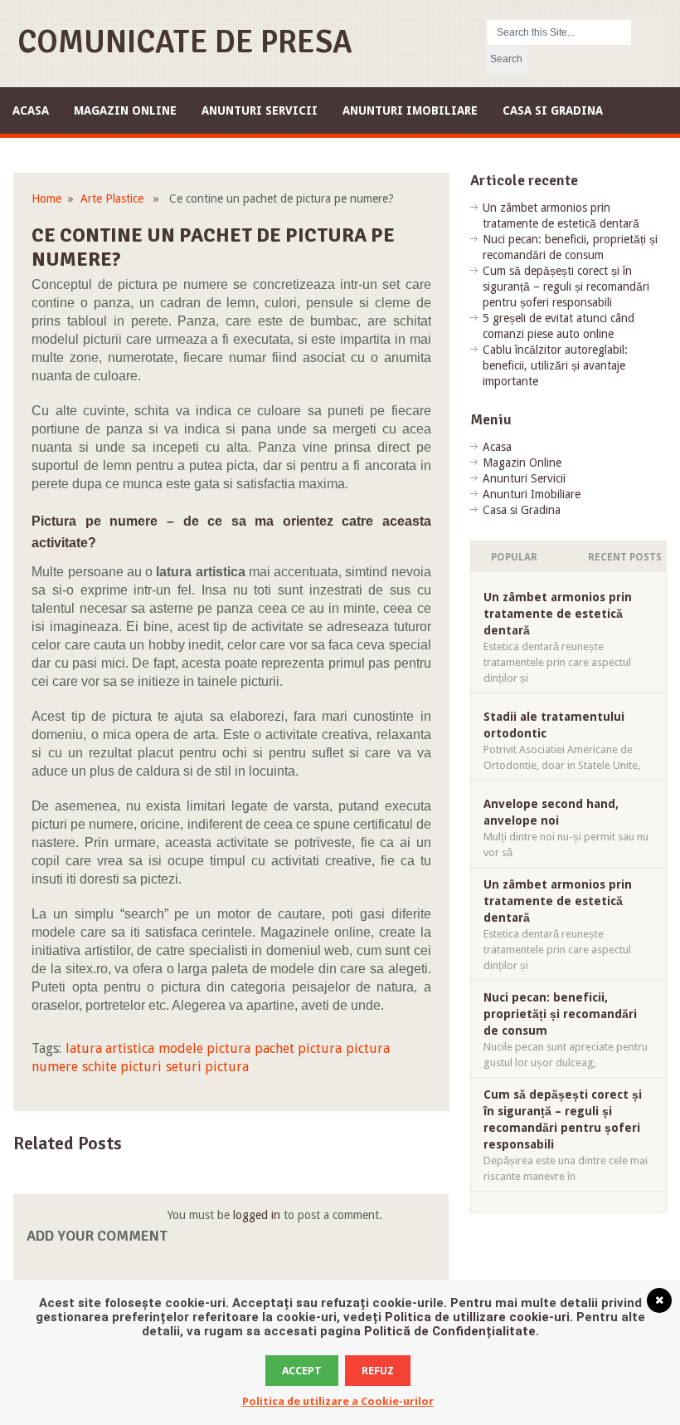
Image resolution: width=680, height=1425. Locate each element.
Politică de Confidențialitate (450, 1331)
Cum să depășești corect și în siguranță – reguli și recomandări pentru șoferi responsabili (566, 286)
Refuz (378, 1370)
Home (46, 198)
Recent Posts (625, 557)
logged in (256, 1215)
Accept (302, 1370)
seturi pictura (207, 1067)
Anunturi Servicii (260, 110)
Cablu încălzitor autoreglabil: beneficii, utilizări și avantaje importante (555, 365)
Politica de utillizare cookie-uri (477, 1317)
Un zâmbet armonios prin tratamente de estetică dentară (557, 613)
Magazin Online (125, 110)
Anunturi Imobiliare (410, 110)
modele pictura (204, 1048)
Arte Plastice (111, 198)
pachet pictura (298, 1048)
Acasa (30, 110)
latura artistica (110, 1048)
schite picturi (122, 1067)
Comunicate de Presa (184, 41)
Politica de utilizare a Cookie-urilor (338, 1401)
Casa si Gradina (553, 110)
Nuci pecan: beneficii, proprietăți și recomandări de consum (560, 1014)
